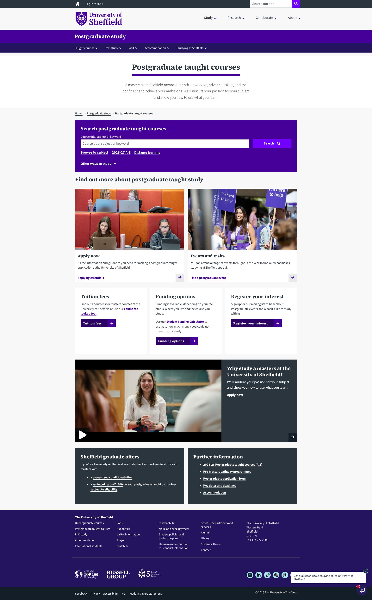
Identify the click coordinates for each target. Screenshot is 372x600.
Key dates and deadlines (219, 485)
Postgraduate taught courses (92, 529)
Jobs (119, 523)
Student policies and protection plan (171, 536)
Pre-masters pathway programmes (227, 471)
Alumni (205, 533)
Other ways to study (96, 164)
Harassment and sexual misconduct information (173, 546)
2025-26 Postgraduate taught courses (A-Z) (232, 464)
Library (205, 538)
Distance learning (147, 152)
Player (121, 540)
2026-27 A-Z (121, 152)
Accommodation (214, 492)
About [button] (292, 17)
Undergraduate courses (89, 523)
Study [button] (208, 17)
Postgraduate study (100, 36)
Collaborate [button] (264, 17)
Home (79, 113)
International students (88, 546)
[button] (86, 48)
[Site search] (296, 4)
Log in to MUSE (95, 4)
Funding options (171, 341)
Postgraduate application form (224, 478)
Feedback (81, 593)
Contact (206, 550)
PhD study (81, 535)
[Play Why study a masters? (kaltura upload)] (82, 435)
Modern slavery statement (146, 593)
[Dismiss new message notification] (365, 571)
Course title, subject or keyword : (101, 137)
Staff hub (122, 546)
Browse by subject (94, 152)
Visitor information (128, 535)
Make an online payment (174, 529)
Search (269, 143)
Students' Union (210, 544)
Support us (123, 529)
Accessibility (110, 593)
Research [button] (234, 17)
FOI (124, 593)
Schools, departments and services (217, 525)
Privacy (95, 593)
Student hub (166, 523)
